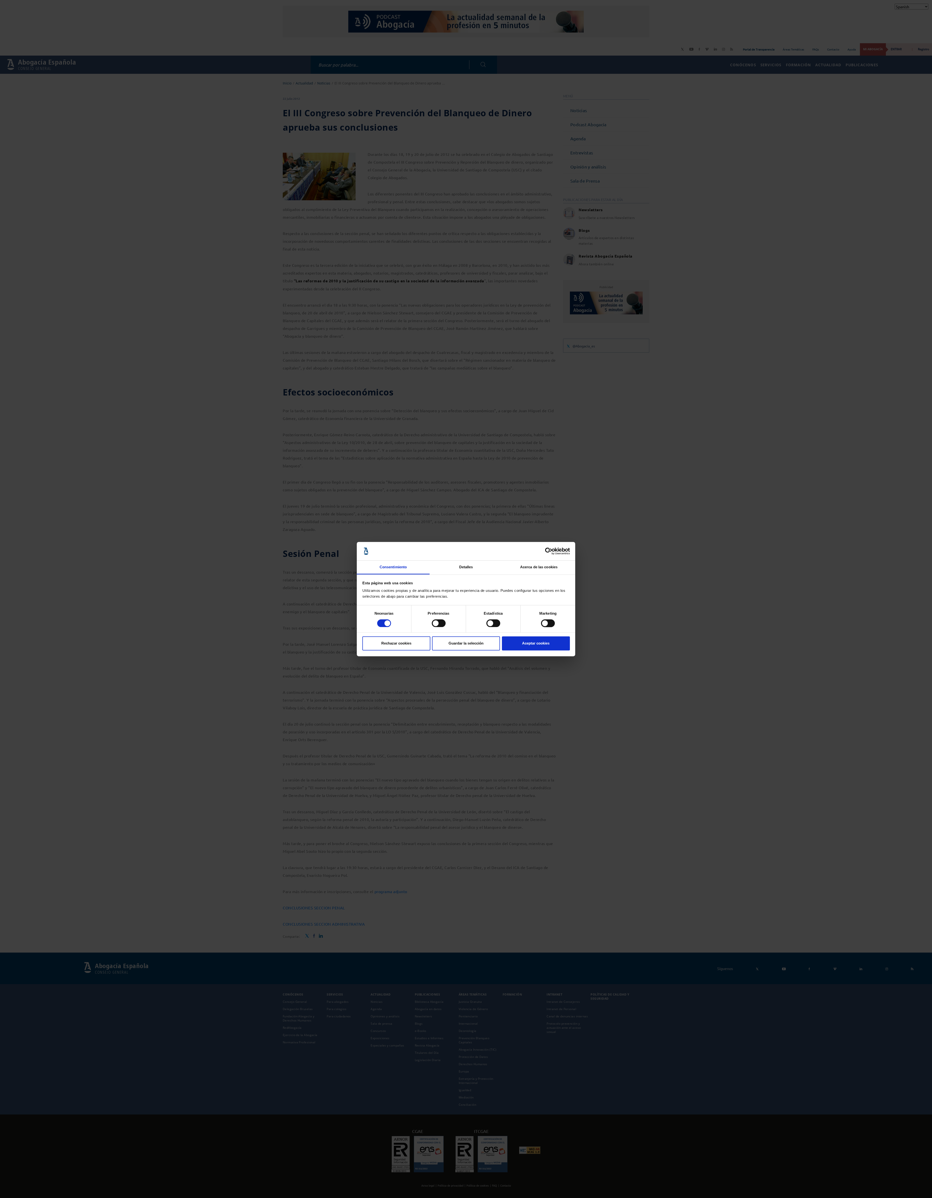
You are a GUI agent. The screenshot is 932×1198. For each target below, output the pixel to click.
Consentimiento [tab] (393, 567)
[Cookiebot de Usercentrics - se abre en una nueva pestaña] (548, 551)
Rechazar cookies (396, 643)
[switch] (439, 623)
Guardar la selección (466, 643)
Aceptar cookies (535, 643)
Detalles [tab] (466, 567)
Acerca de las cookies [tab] (539, 567)
